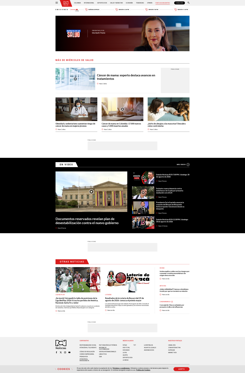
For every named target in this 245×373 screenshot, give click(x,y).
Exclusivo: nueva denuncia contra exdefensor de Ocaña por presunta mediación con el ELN (169, 190)
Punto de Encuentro (163, 3)
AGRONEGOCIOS (149, 350)
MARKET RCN (172, 352)
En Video (66, 164)
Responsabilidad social (88, 345)
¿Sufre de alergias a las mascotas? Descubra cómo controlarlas (167, 124)
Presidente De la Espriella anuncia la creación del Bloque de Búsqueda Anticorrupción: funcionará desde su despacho (170, 205)
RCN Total (126, 347)
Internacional (89, 3)
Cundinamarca (165, 302)
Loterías (108, 295)
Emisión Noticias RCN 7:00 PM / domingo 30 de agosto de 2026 (172, 176)
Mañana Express (93, 9)
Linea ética (103, 354)
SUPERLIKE (171, 350)
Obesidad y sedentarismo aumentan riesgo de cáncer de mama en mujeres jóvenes (75, 124)
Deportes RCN (102, 3)
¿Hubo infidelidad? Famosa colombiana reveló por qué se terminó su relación (174, 290)
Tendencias (140, 3)
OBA (100, 356)
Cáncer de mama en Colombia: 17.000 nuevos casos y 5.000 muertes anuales (121, 124)
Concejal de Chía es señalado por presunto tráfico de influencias (172, 306)
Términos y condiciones (121, 368)
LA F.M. (125, 352)
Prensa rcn (84, 356)
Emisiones (62, 9)
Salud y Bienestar (116, 3)
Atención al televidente (88, 347)
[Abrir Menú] (57, 3)
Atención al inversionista (84, 359)
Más (181, 164)
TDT (134, 345)
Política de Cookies (143, 370)
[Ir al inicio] (66, 3)
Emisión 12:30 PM (124, 9)
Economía (129, 3)
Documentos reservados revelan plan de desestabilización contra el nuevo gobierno (87, 221)
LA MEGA (125, 360)
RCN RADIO (126, 350)
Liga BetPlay (60, 295)
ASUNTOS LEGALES (150, 347)
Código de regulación (87, 351)
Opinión (149, 3)
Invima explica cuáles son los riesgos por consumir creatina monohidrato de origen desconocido (174, 273)
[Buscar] (188, 3)
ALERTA (125, 355)
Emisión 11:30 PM (183, 9)
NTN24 (125, 345)
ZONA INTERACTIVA (174, 347)
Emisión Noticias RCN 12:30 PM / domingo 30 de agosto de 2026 (172, 220)
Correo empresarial (87, 354)
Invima (162, 268)
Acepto (181, 369)
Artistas (163, 286)
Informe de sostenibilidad (104, 348)
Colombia (77, 3)
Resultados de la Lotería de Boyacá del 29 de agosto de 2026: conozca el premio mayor (124, 299)
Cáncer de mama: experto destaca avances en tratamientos (126, 76)
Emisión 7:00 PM (153, 9)
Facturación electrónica (108, 345)
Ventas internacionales (107, 351)
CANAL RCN (179, 3)
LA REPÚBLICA (148, 345)
